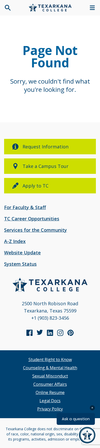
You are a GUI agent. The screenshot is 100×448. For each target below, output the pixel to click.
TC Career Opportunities (31, 219)
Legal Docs (50, 401)
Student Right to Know (50, 359)
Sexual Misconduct (50, 376)
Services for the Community (35, 230)
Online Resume (50, 392)
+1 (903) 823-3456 (50, 318)
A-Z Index (15, 241)
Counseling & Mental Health (50, 368)
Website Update (22, 252)
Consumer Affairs (50, 384)
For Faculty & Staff (25, 207)
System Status (20, 264)
